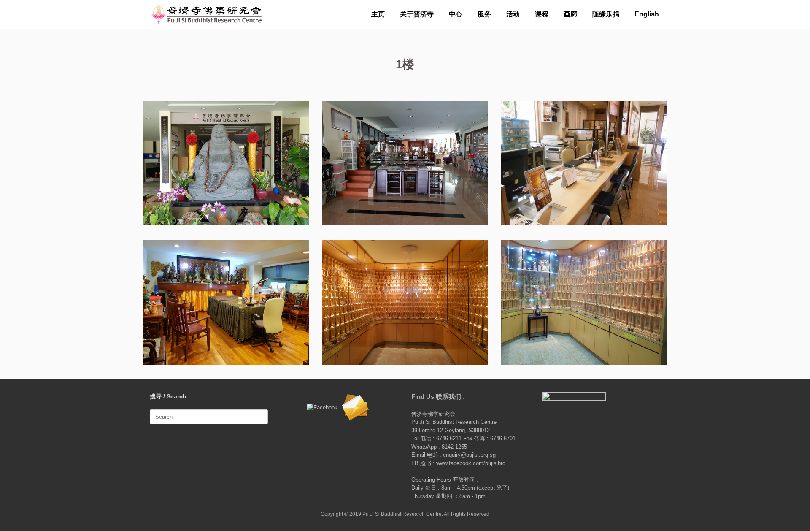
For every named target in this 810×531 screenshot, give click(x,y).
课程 (541, 14)
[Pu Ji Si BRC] (206, 14)
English (646, 14)
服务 (484, 14)
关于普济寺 (417, 14)
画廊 (570, 14)
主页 (378, 14)
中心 (455, 14)
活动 (513, 14)
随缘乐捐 (605, 14)
